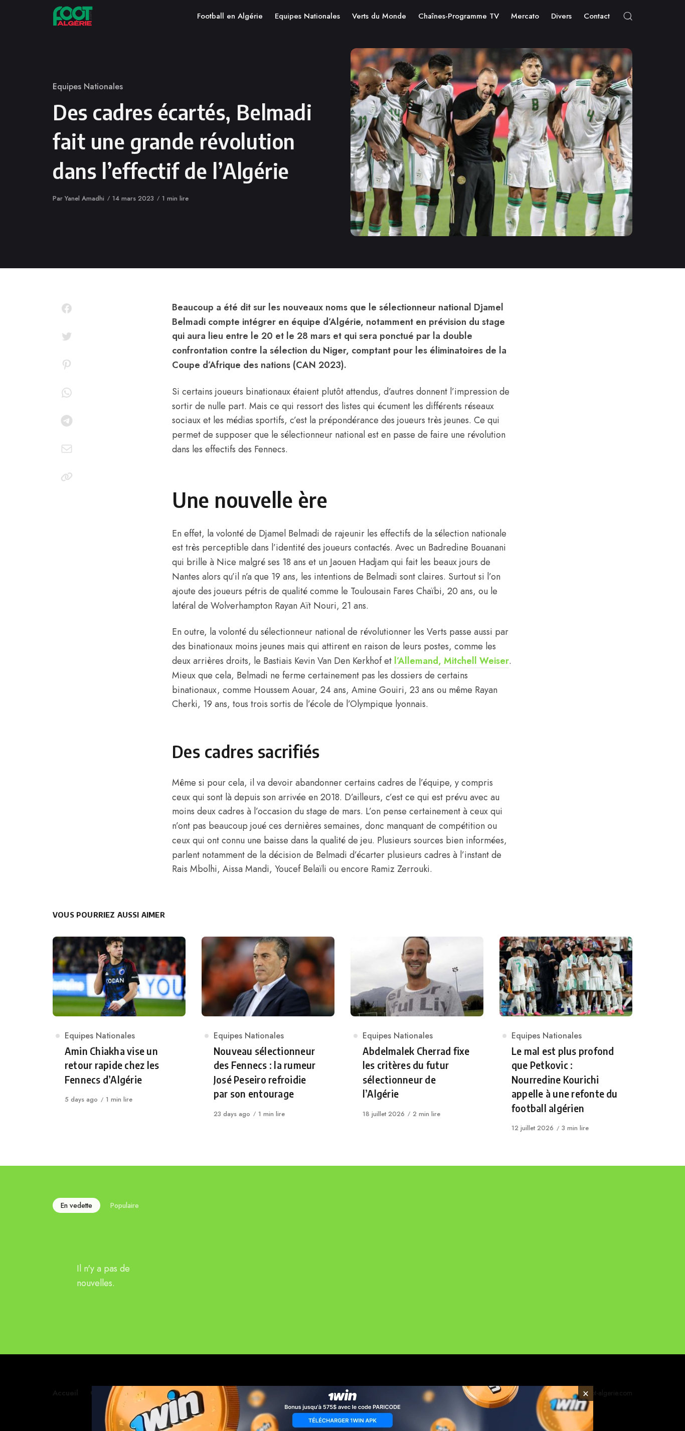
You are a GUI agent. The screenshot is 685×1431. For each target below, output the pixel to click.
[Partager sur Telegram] (67, 421)
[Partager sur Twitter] (67, 336)
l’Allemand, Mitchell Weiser (451, 660)
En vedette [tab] (76, 1205)
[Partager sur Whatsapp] (67, 393)
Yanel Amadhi (84, 198)
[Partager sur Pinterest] (67, 364)
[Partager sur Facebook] (67, 308)
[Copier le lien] (67, 477)
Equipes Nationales (88, 86)
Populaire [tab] (124, 1205)
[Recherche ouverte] (628, 16)
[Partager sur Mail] (67, 449)
